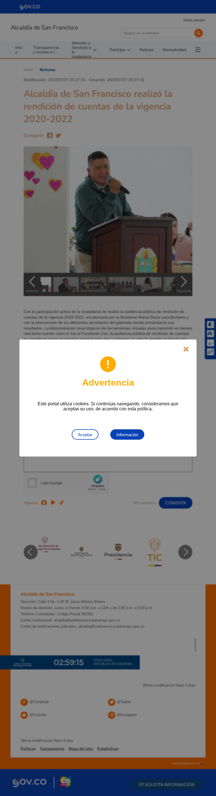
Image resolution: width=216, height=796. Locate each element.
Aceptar (85, 434)
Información (127, 434)
